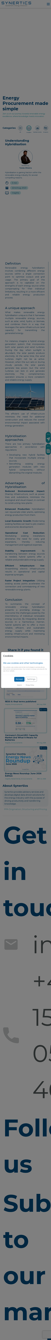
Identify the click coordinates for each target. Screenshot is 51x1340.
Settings (31, 679)
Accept (19, 679)
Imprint (19, 685)
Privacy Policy (30, 685)
